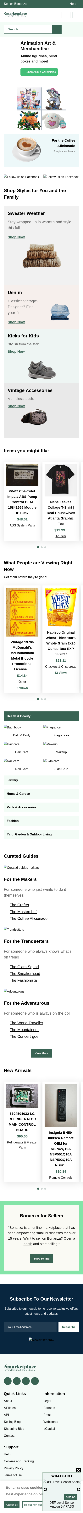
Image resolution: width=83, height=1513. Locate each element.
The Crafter (19, 905)
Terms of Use (13, 1475)
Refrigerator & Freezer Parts (22, 1145)
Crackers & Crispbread (60, 666)
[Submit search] (57, 29)
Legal (47, 1401)
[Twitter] (17, 1381)
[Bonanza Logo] (15, 14)
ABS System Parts (22, 525)
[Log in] (67, 15)
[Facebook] (8, 1381)
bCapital (49, 1428)
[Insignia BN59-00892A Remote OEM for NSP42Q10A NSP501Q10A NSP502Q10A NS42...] (61, 1132)
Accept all (12, 1504)
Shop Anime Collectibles (41, 71)
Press (47, 1414)
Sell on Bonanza (15, 3)
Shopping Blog (14, 1428)
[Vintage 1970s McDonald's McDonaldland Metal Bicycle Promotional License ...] (22, 639)
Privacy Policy (13, 1468)
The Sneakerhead (25, 973)
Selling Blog (12, 1421)
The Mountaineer (24, 1030)
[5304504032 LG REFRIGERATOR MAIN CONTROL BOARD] (22, 1132)
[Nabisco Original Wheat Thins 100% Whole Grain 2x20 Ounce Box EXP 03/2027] (61, 639)
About (8, 1401)
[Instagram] (35, 1381)
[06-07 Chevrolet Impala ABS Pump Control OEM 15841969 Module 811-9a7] (22, 501)
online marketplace (47, 1228)
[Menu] (75, 15)
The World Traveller (26, 1023)
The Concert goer (25, 1036)
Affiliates (10, 1407)
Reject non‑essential (36, 1504)
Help (73, 3)
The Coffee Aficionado (28, 918)
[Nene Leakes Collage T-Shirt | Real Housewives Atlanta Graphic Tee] (61, 501)
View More (41, 1053)
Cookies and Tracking (19, 1461)
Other (22, 681)
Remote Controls (60, 1177)
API (6, 1414)
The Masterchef (23, 912)
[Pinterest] (26, 1381)
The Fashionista (23, 980)
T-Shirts (61, 536)
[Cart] (58, 15)
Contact (9, 1435)
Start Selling (42, 1258)
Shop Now (16, 237)
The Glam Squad (24, 967)
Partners (49, 1407)
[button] (38, 547)
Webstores (50, 1421)
